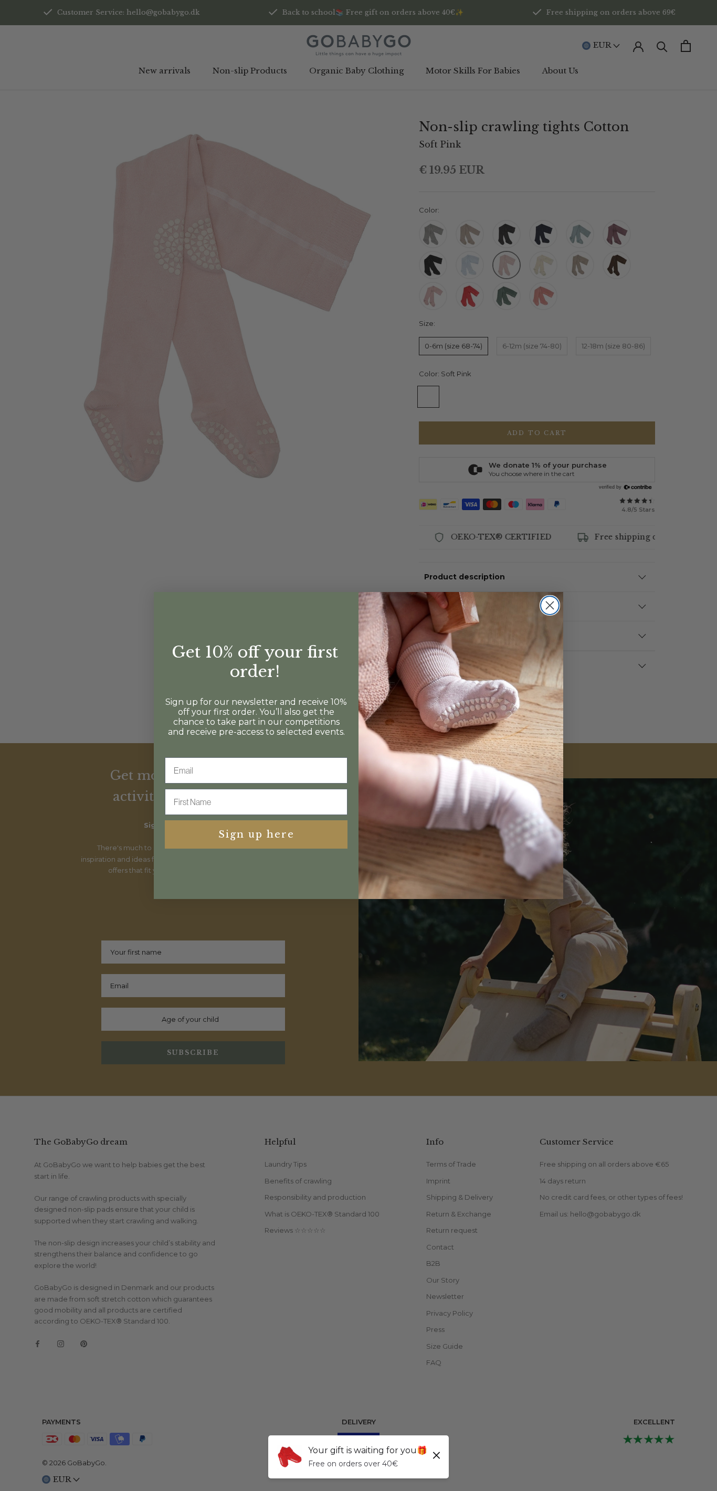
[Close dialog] (550, 605)
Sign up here (256, 834)
